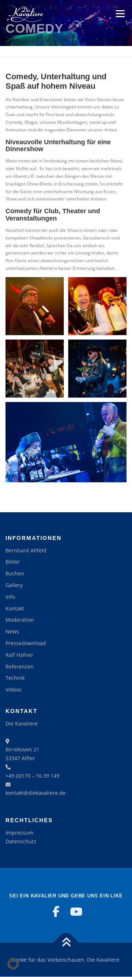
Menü (119, 14)
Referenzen (20, 666)
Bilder (13, 561)
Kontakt (15, 608)
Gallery (14, 585)
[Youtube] (76, 911)
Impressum (19, 832)
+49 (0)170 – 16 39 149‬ (32, 775)
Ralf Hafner (19, 654)
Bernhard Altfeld (26, 550)
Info (10, 596)
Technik (15, 677)
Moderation (20, 619)
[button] (13, 964)
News (12, 631)
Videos (14, 689)
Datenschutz (21, 841)
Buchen (15, 573)
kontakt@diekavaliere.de (36, 792)
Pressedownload (26, 643)
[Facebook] (55, 911)
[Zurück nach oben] (66, 942)
